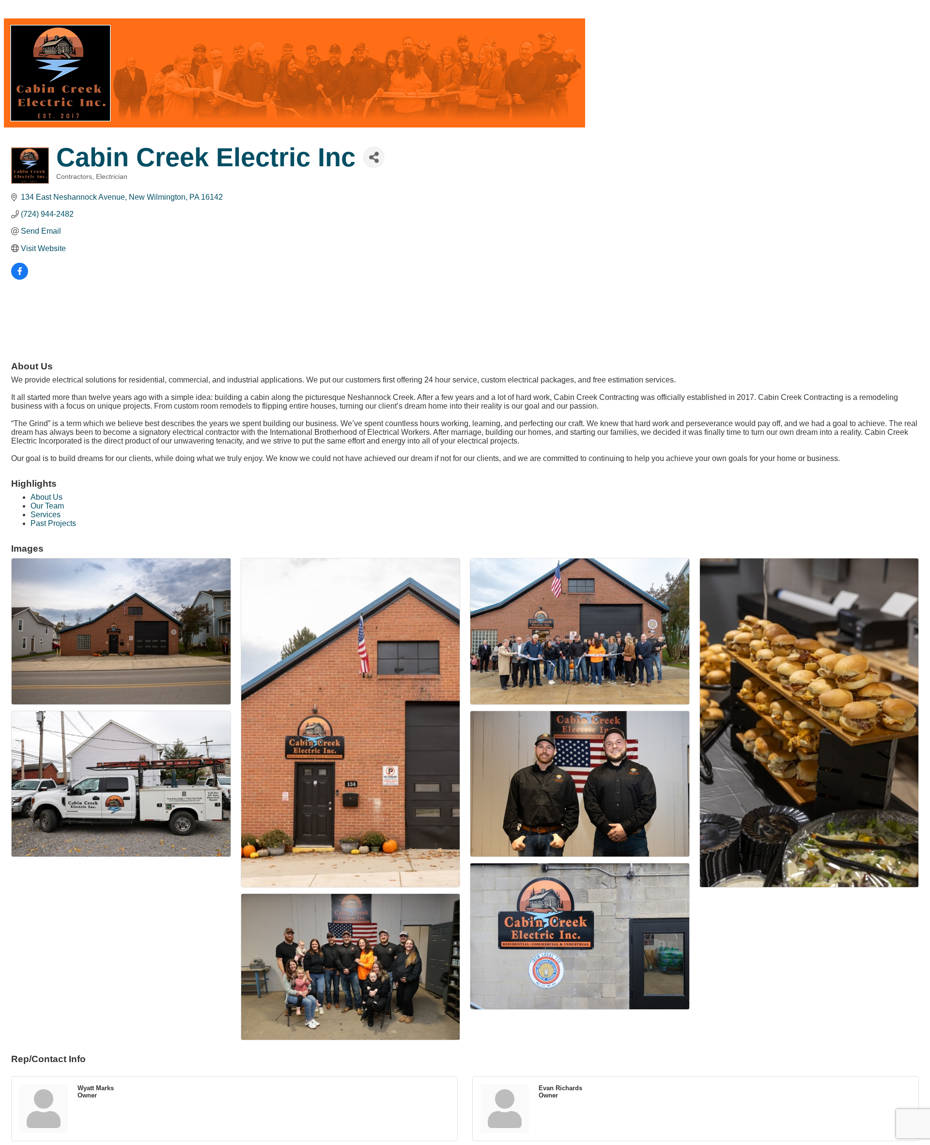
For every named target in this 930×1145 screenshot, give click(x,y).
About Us (46, 497)
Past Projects (53, 523)
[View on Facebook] (19, 277)
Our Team (47, 506)
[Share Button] (374, 157)
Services (46, 514)
